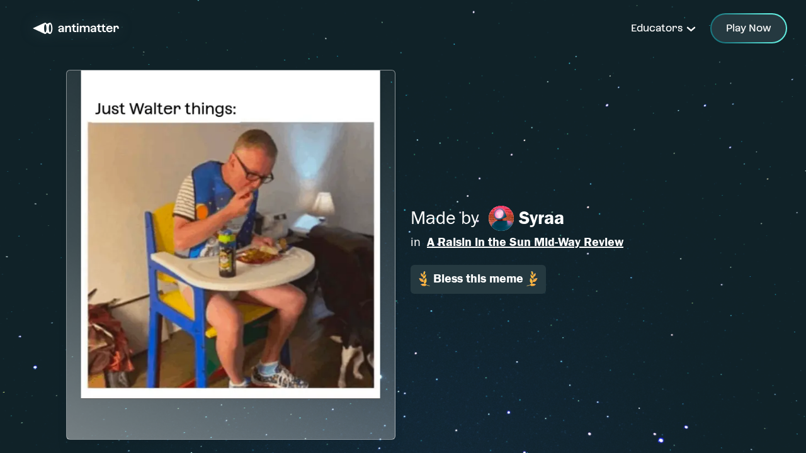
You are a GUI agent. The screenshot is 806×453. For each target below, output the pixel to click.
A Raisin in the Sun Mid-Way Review (525, 242)
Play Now (748, 28)
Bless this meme (478, 278)
